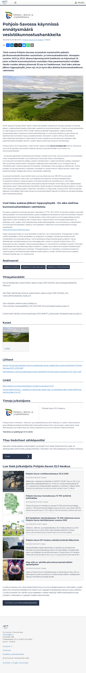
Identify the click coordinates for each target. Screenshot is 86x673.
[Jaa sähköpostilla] (32, 45)
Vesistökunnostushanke (58, 267)
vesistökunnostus (11, 267)
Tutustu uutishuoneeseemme (21, 603)
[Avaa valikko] (15, 2)
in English (15, 663)
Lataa (7, 349)
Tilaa (7, 456)
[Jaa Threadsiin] (20, 45)
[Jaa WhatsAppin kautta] (28, 45)
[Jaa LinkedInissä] (12, 45)
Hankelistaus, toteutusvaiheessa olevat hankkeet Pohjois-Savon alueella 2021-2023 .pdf (42, 372)
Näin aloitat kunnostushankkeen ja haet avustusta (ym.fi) (28, 386)
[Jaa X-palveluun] (16, 45)
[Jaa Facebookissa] (8, 45)
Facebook (6, 646)
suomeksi (6, 663)
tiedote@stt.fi (8, 635)
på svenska (23, 663)
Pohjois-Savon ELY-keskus (33, 40)
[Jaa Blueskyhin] (24, 45)
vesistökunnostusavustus (33, 267)
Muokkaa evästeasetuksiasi (13, 654)
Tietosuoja (7, 650)
